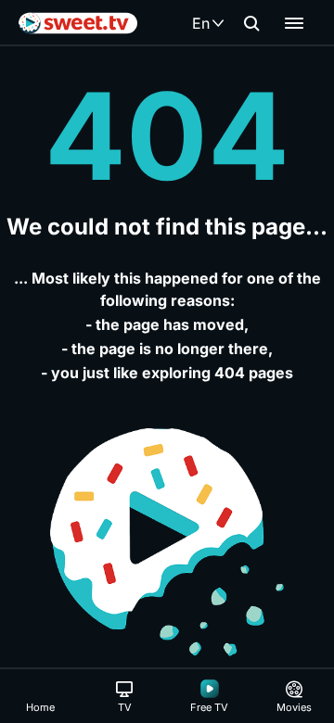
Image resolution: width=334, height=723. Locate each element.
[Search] (251, 23)
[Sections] (294, 23)
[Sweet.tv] (78, 23)
